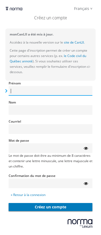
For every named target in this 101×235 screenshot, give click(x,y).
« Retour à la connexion (28, 195)
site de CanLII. (74, 42)
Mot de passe (19, 140)
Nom (12, 102)
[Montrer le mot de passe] (85, 148)
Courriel (15, 121)
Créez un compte (50, 206)
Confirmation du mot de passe (32, 175)
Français (81, 8)
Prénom (15, 83)
